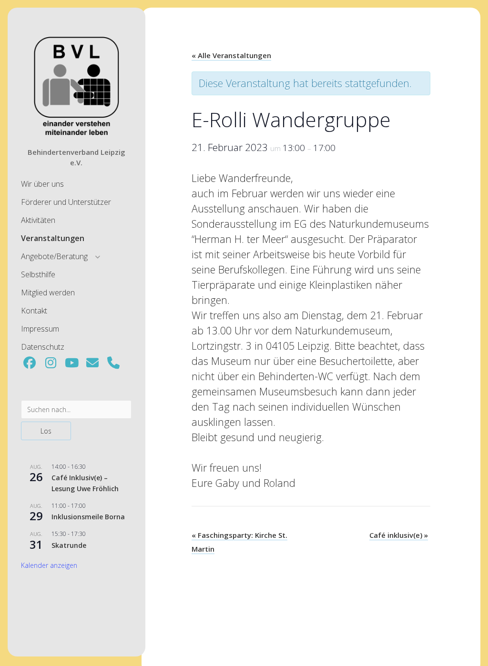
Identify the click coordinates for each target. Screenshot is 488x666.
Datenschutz (42, 347)
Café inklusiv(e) (398, 535)
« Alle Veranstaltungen (231, 55)
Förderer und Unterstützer (66, 202)
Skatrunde (68, 545)
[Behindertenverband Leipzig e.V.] (76, 134)
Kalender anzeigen (49, 565)
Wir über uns (42, 184)
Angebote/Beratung (54, 256)
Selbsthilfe (38, 274)
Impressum (40, 328)
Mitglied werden (48, 292)
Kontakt (34, 310)
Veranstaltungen (52, 238)
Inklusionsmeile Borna (88, 516)
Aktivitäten (38, 220)
